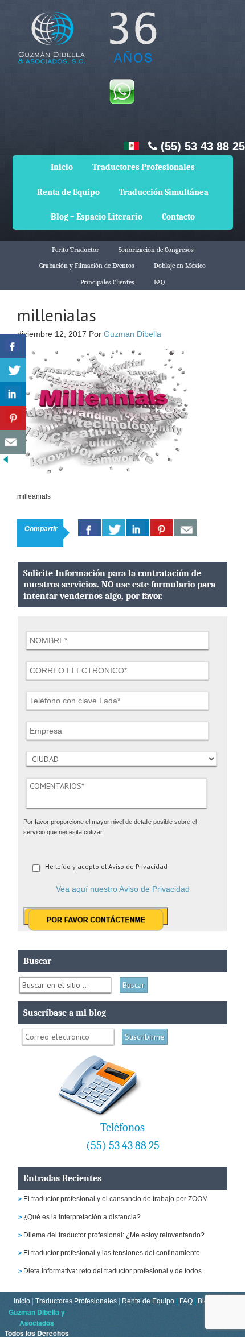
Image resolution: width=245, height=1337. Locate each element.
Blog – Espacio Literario (96, 217)
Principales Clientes (107, 282)
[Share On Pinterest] (161, 527)
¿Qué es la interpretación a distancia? (82, 1217)
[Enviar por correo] (13, 442)
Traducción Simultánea (164, 192)
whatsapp (121, 91)
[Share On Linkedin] (137, 527)
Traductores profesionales (85, 45)
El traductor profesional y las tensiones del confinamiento (111, 1253)
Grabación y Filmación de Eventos (86, 266)
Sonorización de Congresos (156, 250)
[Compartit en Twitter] (13, 370)
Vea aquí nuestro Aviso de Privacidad (123, 888)
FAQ (159, 282)
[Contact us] (185, 527)
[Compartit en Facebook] (13, 346)
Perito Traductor (75, 250)
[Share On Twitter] (113, 527)
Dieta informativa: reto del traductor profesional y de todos (112, 1271)
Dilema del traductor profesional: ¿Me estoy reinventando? (114, 1235)
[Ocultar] (5, 462)
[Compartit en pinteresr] (13, 418)
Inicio (62, 167)
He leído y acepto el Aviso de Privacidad (106, 866)
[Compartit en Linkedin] (13, 394)
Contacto (178, 217)
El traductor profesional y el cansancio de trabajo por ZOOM (115, 1199)
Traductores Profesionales (143, 167)
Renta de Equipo (68, 192)
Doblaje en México (180, 266)
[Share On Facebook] (89, 527)
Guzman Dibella (132, 333)
